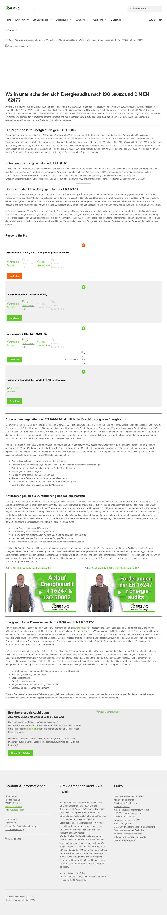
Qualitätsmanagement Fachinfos (129, 830)
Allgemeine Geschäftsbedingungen (21, 825)
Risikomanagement (123, 823)
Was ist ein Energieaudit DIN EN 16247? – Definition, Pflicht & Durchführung (45, 40)
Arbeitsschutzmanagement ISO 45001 (131, 809)
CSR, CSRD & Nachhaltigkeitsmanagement (134, 826)
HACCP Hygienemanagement (128, 813)
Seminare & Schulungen (125, 803)
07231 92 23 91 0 (13, 806)
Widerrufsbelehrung (14, 829)
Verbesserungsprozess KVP (127, 819)
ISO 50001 (80, 19)
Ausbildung (98, 19)
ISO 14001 (20, 19)
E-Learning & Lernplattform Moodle (130, 836)
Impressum (10, 822)
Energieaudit (61, 19)
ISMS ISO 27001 (122, 806)
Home (8, 19)
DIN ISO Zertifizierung (124, 816)
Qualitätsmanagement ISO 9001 (129, 796)
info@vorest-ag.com (14, 809)
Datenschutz (11, 819)
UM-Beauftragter (40, 19)
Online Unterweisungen (125, 840)
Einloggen (110, 8)
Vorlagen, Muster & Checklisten (128, 833)
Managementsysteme (124, 799)
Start (10, 40)
